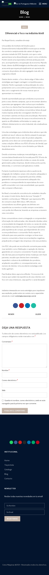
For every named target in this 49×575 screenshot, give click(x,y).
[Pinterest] (21, 305)
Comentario (7, 341)
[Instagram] (24, 442)
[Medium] (33, 442)
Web (3, 390)
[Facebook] (15, 305)
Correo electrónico (10, 380)
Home (21, 17)
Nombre (6, 370)
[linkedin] (27, 305)
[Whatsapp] (11, 442)
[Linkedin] (29, 442)
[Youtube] (20, 442)
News (28, 17)
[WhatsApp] (33, 305)
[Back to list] (24, 314)
